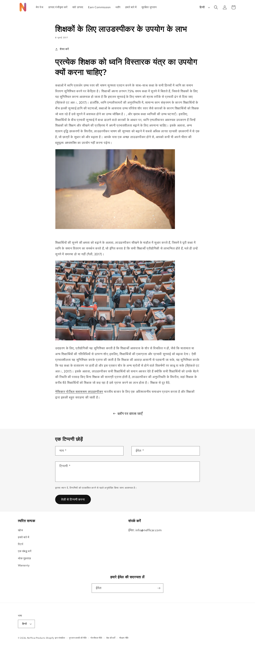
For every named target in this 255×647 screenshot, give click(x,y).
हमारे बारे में (23, 537)
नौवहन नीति (123, 637)
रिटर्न (20, 544)
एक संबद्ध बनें (24, 551)
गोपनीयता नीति (96, 637)
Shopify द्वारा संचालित (55, 637)
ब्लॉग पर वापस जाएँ (130, 413)
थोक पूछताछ (24, 558)
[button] (216, 7)
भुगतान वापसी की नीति (77, 637)
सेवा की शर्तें (110, 637)
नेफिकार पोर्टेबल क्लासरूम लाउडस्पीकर (79, 392)
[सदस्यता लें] (158, 588)
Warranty (24, 565)
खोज (20, 530)
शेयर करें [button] (64, 49)
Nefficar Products (36, 637)
